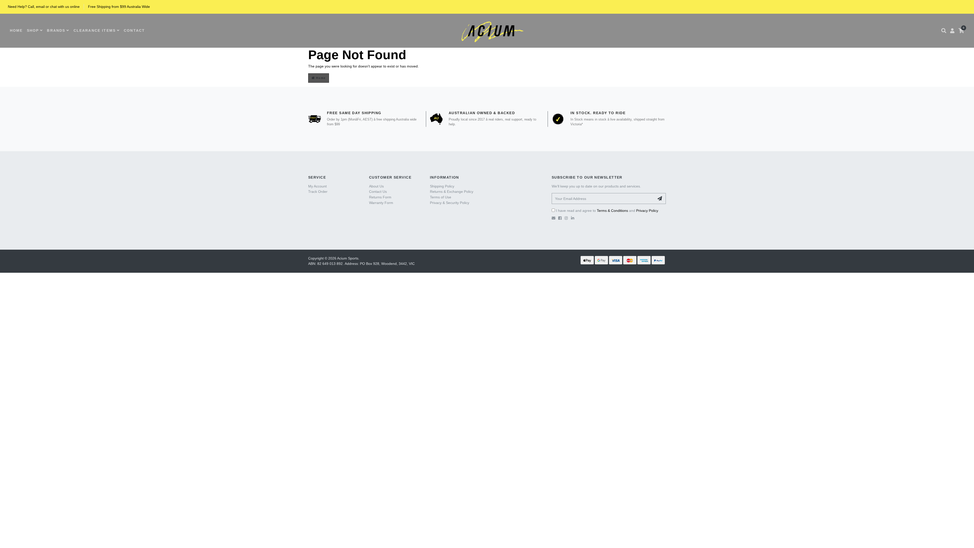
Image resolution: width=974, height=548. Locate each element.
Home (320, 77)
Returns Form (380, 197)
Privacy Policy (647, 211)
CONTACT (134, 30)
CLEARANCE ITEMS (95, 30)
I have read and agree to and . (607, 211)
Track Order (317, 192)
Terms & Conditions (612, 211)
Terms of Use (440, 197)
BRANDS (56, 30)
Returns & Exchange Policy (451, 192)
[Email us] (553, 218)
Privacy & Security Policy (449, 203)
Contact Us (378, 192)
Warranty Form (381, 203)
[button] (943, 31)
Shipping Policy (442, 186)
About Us (376, 186)
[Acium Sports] (491, 30)
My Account (317, 186)
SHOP (33, 30)
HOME (16, 30)
